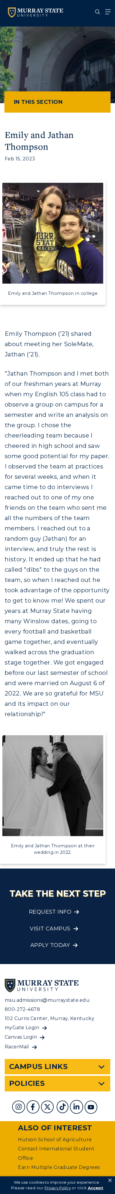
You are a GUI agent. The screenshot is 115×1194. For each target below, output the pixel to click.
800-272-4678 (22, 1009)
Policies (27, 1083)
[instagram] (19, 1108)
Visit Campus (50, 928)
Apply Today (50, 945)
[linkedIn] (77, 1108)
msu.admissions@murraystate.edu (47, 1000)
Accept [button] (95, 1187)
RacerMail (17, 1047)
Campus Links (38, 1066)
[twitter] (48, 1108)
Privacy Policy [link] (58, 1187)
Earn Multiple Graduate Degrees (59, 1167)
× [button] (110, 1180)
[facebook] (34, 1108)
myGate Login (22, 1027)
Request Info (50, 912)
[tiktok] (63, 1108)
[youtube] (92, 1108)
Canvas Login (21, 1037)
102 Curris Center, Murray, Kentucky (50, 1018)
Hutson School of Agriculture (55, 1139)
